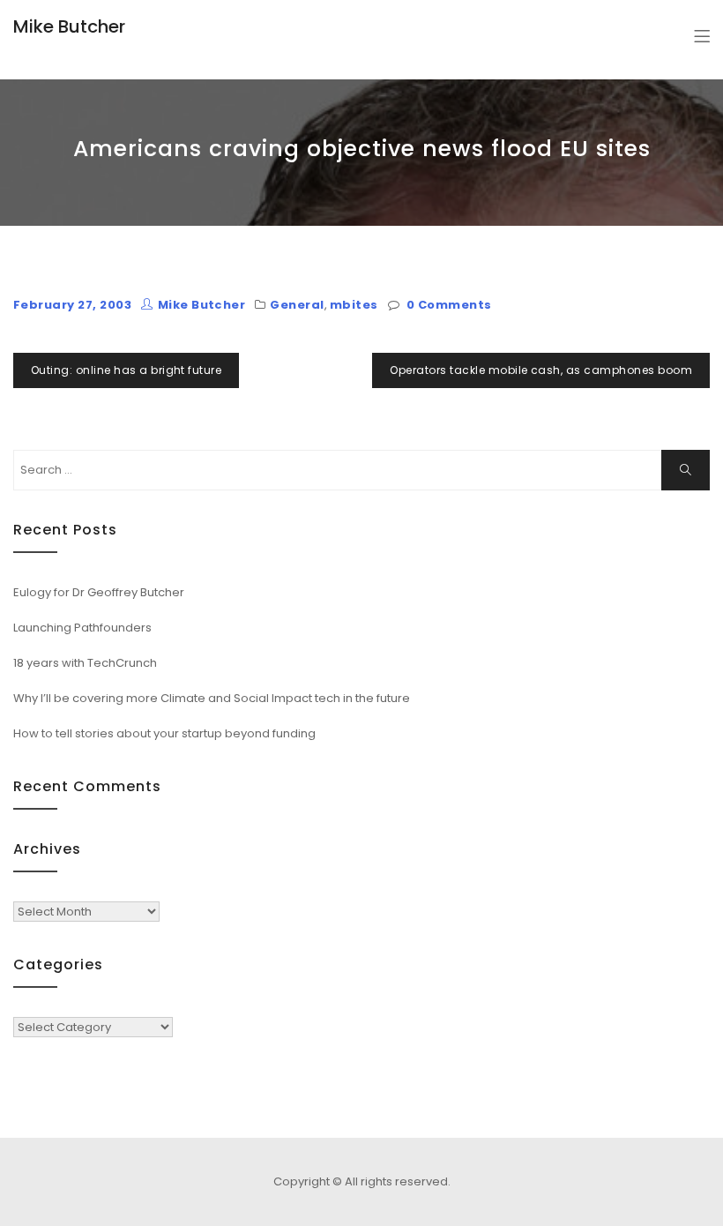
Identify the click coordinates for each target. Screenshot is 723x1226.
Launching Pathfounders (82, 627)
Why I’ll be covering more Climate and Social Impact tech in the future (211, 698)
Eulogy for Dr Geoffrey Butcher (98, 592)
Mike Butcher (69, 26)
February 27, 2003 (72, 304)
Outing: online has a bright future (126, 370)
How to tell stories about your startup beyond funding (164, 733)
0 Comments (449, 304)
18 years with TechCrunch (85, 662)
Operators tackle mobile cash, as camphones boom (541, 370)
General (297, 304)
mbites (354, 304)
